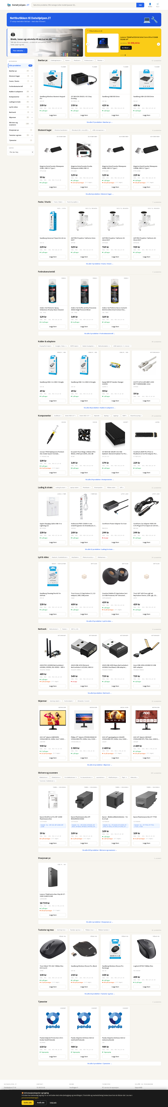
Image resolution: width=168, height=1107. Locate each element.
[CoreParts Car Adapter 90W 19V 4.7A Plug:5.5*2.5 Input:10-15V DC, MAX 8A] (146, 519)
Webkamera (102, 557)
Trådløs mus (89, 930)
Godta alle (28, 1103)
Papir (124, 777)
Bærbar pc (43, 60)
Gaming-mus (61, 930)
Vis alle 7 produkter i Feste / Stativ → (99, 264)
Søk (140, 5)
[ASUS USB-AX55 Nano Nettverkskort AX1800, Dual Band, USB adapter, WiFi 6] (115, 661)
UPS (122, 487)
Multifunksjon (113, 777)
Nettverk (42, 629)
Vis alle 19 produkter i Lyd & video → (99, 621)
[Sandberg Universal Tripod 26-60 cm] (53, 233)
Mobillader (87, 487)
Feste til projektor (73, 202)
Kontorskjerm (69, 701)
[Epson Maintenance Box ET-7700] (146, 815)
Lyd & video (43, 557)
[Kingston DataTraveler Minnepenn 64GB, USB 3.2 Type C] (115, 162)
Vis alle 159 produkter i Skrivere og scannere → (99, 850)
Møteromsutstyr (88, 557)
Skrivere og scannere (48, 772)
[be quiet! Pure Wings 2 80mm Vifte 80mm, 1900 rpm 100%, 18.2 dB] (84, 448)
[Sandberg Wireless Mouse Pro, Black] (84, 962)
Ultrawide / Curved (83, 701)
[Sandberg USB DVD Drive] (115, 92)
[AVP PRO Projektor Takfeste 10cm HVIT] (84, 233)
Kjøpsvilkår (138, 1088)
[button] (45, 42)
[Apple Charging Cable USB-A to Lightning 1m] (53, 519)
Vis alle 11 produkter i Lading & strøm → (99, 549)
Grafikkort (57, 415)
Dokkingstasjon (56, 60)
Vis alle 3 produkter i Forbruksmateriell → (99, 334)
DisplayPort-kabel (46, 346)
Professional (88, 60)
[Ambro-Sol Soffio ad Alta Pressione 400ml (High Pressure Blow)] (84, 303)
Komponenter (44, 415)
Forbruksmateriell (46, 271)
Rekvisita (134, 777)
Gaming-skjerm (55, 701)
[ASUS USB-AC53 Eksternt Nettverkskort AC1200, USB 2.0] (84, 661)
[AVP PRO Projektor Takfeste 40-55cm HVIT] (146, 233)
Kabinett (97, 415)
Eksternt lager (45, 130)
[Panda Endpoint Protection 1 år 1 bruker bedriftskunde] (53, 1033)
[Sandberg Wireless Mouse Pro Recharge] (115, 962)
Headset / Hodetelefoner (60, 557)
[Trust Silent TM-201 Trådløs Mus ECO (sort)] (53, 962)
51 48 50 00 (41, 1088)
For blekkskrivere (71, 777)
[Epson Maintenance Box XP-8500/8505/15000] (84, 815)
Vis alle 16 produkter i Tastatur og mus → (100, 994)
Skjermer (42, 701)
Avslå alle (40, 1103)
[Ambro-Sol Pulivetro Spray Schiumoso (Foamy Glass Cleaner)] (53, 303)
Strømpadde (98, 487)
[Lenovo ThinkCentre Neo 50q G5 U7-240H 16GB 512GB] (53, 890)
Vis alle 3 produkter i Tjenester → (99, 1064)
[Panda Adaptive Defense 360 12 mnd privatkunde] (115, 1033)
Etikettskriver (56, 777)
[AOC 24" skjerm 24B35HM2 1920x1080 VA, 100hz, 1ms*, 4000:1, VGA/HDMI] (53, 733)
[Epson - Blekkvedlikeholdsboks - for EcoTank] (115, 815)
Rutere (65, 629)
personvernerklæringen (30, 1098)
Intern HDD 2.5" (70, 415)
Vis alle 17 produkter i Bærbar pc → (100, 122)
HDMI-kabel (74, 346)
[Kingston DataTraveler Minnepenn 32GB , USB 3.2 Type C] (53, 162)
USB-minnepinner (98, 130)
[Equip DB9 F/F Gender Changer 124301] (115, 377)
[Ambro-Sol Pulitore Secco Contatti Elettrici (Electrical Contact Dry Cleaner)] (115, 303)
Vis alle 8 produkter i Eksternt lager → (100, 194)
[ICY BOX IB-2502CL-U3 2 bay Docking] (84, 92)
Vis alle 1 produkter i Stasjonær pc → (99, 922)
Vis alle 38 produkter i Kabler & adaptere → (100, 408)
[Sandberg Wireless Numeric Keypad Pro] (53, 92)
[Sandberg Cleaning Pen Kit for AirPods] (53, 589)
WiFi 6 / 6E (75, 629)
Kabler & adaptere (46, 341)
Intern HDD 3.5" (85, 415)
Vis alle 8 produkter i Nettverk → (100, 693)
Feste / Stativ (44, 202)
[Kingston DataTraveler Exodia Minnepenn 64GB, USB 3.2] (84, 162)
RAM (125, 415)
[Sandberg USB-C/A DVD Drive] (146, 92)
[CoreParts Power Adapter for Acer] (115, 519)
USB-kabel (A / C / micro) (121, 346)
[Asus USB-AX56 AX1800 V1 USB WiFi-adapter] (146, 661)
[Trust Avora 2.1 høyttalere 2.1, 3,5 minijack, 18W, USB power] (84, 589)
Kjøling (106, 415)
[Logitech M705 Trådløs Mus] (146, 962)
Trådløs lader (111, 487)
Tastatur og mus (46, 930)
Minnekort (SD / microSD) (80, 130)
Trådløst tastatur (104, 930)
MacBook (77, 60)
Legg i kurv (53, 115)
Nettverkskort (54, 629)
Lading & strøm (45, 487)
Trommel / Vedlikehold (47, 781)
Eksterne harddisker (61, 130)
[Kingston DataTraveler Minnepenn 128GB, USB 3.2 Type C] (146, 162)
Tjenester (42, 1001)
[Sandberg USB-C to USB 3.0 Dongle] (84, 377)
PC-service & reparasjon (110, 1088)
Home (67, 60)
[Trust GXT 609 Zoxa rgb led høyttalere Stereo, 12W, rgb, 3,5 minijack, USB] (146, 589)
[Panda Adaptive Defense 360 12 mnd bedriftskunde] (84, 1033)
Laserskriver (100, 777)
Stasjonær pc (44, 858)
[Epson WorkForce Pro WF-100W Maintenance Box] (53, 815)
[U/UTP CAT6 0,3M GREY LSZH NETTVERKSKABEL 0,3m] (146, 377)
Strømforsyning (135, 415)
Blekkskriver (44, 777)
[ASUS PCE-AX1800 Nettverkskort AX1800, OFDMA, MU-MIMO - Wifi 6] (53, 661)
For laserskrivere (86, 777)
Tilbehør (100, 60)
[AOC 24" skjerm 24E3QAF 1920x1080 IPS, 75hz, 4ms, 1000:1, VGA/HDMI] (146, 733)
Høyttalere (75, 557)
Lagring (116, 415)
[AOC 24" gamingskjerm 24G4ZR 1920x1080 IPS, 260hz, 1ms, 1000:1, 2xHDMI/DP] (115, 733)
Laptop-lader (74, 487)
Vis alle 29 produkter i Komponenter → (99, 480)
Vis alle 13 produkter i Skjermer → (99, 765)
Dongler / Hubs (61, 346)
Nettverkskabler (104, 346)
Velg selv (53, 1103)
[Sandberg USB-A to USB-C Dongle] (53, 377)
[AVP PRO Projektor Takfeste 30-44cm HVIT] (115, 233)
